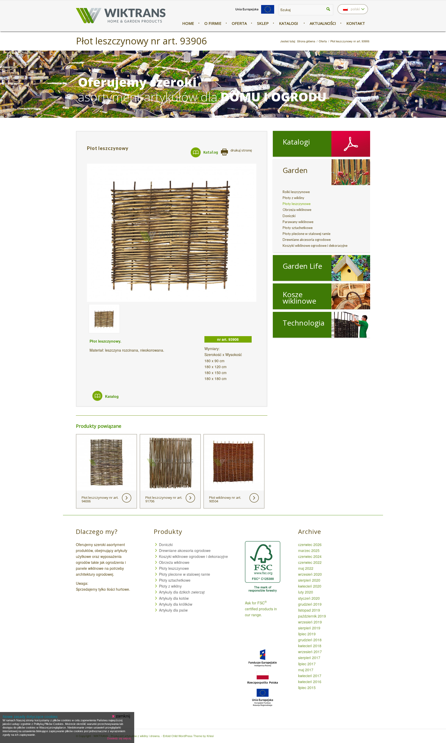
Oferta (323, 41)
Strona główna (306, 41)
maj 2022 (305, 568)
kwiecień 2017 (309, 675)
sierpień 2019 (309, 627)
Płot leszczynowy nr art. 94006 (100, 499)
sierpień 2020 (309, 580)
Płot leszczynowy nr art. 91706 (163, 499)
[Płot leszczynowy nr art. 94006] (106, 462)
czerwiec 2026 (310, 544)
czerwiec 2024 (310, 556)
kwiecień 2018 (309, 645)
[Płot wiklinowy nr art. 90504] (234, 462)
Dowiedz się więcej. (119, 738)
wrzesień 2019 (310, 622)
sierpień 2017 (309, 657)
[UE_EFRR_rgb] (255, 14)
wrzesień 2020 (310, 574)
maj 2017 (305, 669)
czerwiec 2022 (310, 562)
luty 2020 (305, 592)
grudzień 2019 (310, 604)
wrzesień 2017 (310, 651)
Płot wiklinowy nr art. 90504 (225, 499)
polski (355, 9)
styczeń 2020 (309, 598)
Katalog (210, 152)
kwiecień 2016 (309, 681)
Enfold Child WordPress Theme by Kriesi (188, 736)
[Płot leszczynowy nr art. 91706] (170, 462)
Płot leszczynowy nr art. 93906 (141, 41)
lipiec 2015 (307, 687)
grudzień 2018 (310, 639)
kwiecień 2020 (309, 586)
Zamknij (121, 716)
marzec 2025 (309, 550)
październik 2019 (312, 616)
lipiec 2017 (307, 663)
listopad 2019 (309, 610)
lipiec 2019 (307, 633)
